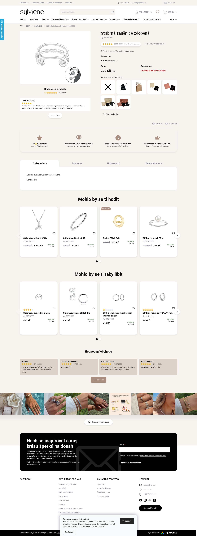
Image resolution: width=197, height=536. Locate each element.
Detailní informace (108, 61)
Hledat (112, 12)
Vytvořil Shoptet (153, 533)
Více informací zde (98, 526)
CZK (170, 3)
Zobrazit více (55, 115)
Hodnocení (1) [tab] (113, 163)
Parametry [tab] (77, 163)
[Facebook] (140, 499)
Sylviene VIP (24, 3)
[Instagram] (145, 499)
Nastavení (69, 532)
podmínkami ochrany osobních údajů (153, 456)
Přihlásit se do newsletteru (131, 463)
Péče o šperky (63, 496)
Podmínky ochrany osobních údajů (70, 508)
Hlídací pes (173, 124)
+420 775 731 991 (150, 494)
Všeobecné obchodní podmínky (69, 512)
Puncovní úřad (63, 500)
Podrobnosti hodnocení (132, 44)
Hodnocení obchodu (98, 351)
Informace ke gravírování (67, 484)
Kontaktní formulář (150, 508)
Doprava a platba (38, 3)
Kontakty (68, 3)
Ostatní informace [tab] (154, 163)
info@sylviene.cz (149, 485)
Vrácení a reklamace (55, 3)
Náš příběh (62, 488)
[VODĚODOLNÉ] (118, 221)
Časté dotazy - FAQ (103, 492)
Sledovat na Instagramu (100, 422)
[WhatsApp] (150, 499)
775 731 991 (148, 489)
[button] (96, 261)
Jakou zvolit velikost (65, 492)
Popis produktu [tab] (40, 163)
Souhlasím (126, 521)
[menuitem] (24, 19)
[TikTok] (154, 499)
